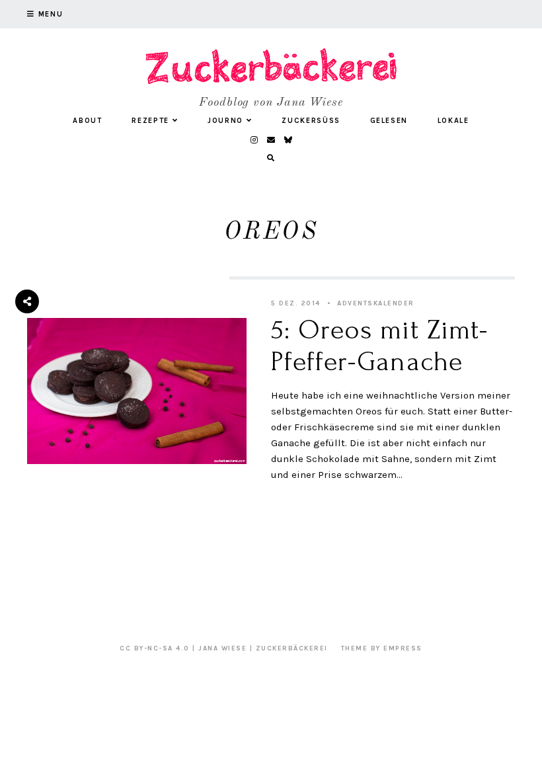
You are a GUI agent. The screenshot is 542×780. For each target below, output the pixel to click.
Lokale (453, 120)
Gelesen (389, 120)
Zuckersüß (311, 120)
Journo (225, 120)
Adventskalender (375, 303)
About (87, 120)
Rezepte (150, 120)
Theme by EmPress (381, 648)
